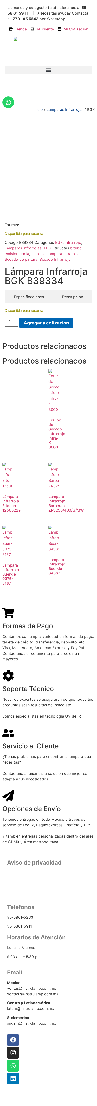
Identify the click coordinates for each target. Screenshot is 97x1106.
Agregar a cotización (46, 323)
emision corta (17, 253)
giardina (38, 253)
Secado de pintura (21, 259)
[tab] (29, 296)
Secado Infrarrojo (55, 259)
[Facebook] (13, 1040)
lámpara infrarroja (64, 253)
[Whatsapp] (8, 102)
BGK (59, 242)
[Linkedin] (13, 1078)
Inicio (38, 109)
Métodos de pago (48, 894)
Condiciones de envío (48, 889)
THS (47, 248)
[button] (48, 70)
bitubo (76, 248)
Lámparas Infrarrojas (65, 109)
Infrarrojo (73, 242)
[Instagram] (13, 1053)
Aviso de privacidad (48, 883)
